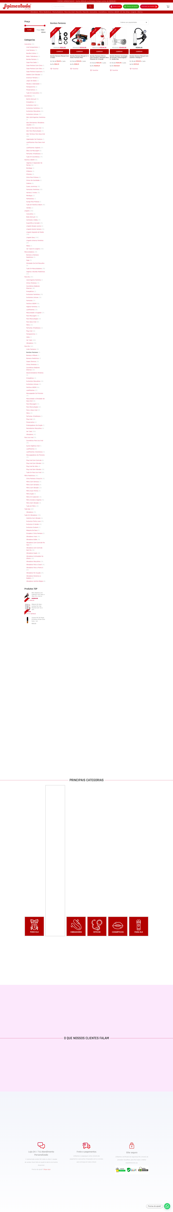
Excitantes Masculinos (33, 111)
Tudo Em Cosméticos (33, 157)
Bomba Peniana (31, 59)
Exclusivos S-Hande (32, 524)
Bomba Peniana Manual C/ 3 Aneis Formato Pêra (79, 57)
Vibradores (29, 343)
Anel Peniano (30, 50)
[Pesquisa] (90, 6)
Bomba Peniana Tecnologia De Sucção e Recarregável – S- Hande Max (118, 57)
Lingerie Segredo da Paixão (35, 232)
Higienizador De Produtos (34, 139)
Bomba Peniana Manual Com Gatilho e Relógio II (139, 57)
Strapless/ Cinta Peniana (34, 533)
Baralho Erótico (31, 53)
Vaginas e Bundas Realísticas (35, 272)
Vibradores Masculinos (33, 561)
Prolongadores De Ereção (34, 425)
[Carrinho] (168, 7)
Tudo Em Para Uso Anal (33, 472)
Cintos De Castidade (32, 180)
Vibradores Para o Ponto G (34, 568)
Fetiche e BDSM (29, 160)
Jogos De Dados (31, 81)
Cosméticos (28, 96)
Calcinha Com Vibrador (33, 518)
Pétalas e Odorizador (33, 84)
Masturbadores (29, 252)
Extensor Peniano (32, 78)
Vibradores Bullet (31, 539)
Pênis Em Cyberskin (32, 497)
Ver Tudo (29, 340)
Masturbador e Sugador (34, 313)
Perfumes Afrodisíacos (33, 154)
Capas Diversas (31, 361)
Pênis (28, 325)
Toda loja (27, 509)
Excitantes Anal (31, 105)
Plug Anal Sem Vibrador (33, 469)
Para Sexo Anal (31, 322)
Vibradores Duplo (31, 553)
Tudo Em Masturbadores (34, 269)
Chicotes (29, 174)
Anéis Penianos (31, 349)
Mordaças (29, 196)
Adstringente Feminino (33, 280)
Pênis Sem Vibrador (32, 503)
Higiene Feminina (31, 307)
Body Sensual (30, 217)
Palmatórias (30, 199)
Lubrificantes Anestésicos (34, 452)
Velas (28, 337)
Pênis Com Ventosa (32, 482)
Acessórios (27, 44)
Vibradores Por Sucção (33, 573)
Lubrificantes (30, 310)
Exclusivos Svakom (32, 527)
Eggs (27, 260)
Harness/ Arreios (31, 193)
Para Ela (27, 277)
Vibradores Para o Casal (34, 565)
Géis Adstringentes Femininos (35, 117)
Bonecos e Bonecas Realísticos (32, 256)
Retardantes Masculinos (34, 428)
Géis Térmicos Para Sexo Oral (35, 134)
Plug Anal (29, 331)
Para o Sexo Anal (31, 410)
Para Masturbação (32, 319)
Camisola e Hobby (32, 220)
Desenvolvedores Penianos (34, 373)
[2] (55, 860)
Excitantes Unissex (32, 114)
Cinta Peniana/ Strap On (34, 479)
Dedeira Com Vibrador (33, 75)
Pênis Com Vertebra (32, 485)
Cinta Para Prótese (32, 177)
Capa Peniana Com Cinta (34, 65)
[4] (97, 926)
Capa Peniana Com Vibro (34, 69)
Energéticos (30, 102)
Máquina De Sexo (31, 530)
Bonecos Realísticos (32, 358)
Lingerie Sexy (30, 237)
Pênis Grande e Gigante (33, 500)
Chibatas (29, 171)
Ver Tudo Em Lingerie (33, 249)
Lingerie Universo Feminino (34, 240)
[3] (76, 926)
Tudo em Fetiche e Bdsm (34, 205)
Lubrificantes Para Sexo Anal (35, 142)
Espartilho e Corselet (33, 223)
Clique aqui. (47, 1169)
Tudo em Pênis (31, 506)
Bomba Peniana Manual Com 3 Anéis (59, 57)
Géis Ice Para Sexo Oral (33, 128)
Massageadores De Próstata (35, 455)
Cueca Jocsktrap (31, 186)
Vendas (28, 208)
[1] (34, 926)
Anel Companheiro (32, 47)
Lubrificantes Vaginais (33, 148)
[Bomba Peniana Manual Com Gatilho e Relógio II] (139, 36)
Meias (28, 246)
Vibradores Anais (31, 536)
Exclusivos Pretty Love (33, 521)
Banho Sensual (31, 99)
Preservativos (30, 90)
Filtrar (29, 30)
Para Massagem (31, 316)
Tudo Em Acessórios (32, 93)
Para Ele (27, 346)
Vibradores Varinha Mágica (34, 581)
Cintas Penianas (31, 283)
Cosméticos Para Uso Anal (34, 441)
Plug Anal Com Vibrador (33, 463)
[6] (139, 926)
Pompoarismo (30, 87)
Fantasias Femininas (32, 189)
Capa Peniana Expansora (34, 72)
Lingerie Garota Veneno (33, 229)
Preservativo (30, 422)
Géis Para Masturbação (33, 131)
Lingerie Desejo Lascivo (33, 226)
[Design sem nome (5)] (17, 6)
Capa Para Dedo (31, 62)
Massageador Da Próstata (34, 393)
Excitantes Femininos (33, 108)
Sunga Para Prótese (32, 202)
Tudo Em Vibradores (30, 515)
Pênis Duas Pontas (32, 491)
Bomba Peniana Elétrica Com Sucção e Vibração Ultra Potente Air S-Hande (99, 57)
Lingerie (26, 211)
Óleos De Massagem (32, 151)
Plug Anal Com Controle (33, 460)
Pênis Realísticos (29, 476)
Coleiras (28, 183)
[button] (59, 51)
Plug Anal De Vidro (32, 466)
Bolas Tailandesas (32, 56)
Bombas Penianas (32, 352)
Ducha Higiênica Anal (32, 446)
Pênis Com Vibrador (32, 488)
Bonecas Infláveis (31, 355)
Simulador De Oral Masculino (35, 263)
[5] (118, 926)
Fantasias (29, 301)
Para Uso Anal (28, 437)
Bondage (29, 168)
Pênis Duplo (30, 494)
